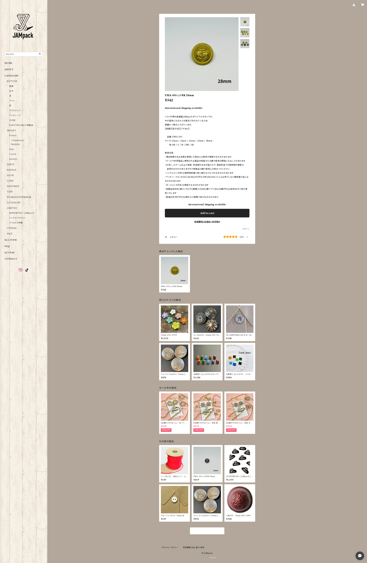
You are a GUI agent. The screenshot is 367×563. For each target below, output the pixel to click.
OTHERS (12, 228)
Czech (12, 154)
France (13, 135)
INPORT (11, 130)
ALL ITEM (11, 240)
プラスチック (15, 110)
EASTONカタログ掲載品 (21, 125)
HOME (8, 63)
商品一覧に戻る (207, 531)
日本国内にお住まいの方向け (207, 221)
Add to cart (207, 213)
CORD (10, 181)
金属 (11, 86)
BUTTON (12, 81)
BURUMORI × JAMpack (21, 213)
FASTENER (13, 186)
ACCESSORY (14, 202)
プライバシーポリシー (169, 547)
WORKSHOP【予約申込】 (19, 197)
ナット (11, 100)
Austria (13, 159)
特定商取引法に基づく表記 (193, 547)
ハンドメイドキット (17, 218)
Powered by (204, 558)
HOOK (10, 175)
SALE (10, 233)
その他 (12, 120)
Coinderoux (17, 140)
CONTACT (11, 259)
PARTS (10, 164)
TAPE (10, 191)
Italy (11, 149)
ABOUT (9, 69)
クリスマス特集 (16, 222)
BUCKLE (11, 170)
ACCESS (9, 252)
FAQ (7, 246)
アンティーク (15, 115)
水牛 (11, 91)
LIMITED (12, 208)
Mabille (15, 144)
